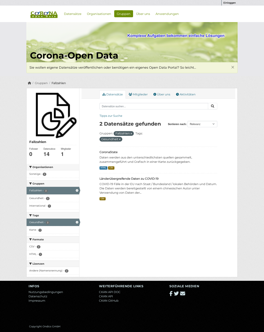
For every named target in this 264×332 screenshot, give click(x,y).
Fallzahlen (59, 83)
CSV (111, 168)
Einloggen (229, 2)
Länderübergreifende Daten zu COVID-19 (129, 178)
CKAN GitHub (109, 300)
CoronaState (108, 152)
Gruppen (124, 13)
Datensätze (72, 13)
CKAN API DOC (110, 292)
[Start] (29, 83)
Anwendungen (167, 13)
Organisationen (99, 13)
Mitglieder (140, 94)
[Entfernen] (131, 133)
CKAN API (106, 296)
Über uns (143, 13)
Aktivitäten (187, 94)
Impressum (37, 300)
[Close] (233, 67)
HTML (103, 168)
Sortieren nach (177, 124)
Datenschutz (38, 296)
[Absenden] (212, 106)
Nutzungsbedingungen (46, 292)
